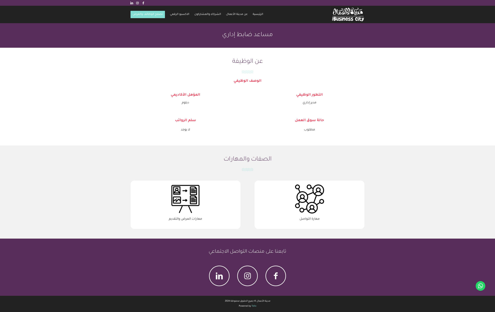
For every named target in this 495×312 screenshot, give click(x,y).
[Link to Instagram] (137, 3)
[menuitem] (258, 14)
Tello (254, 306)
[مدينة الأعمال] (348, 14)
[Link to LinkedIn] (132, 3)
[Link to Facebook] (143, 3)
